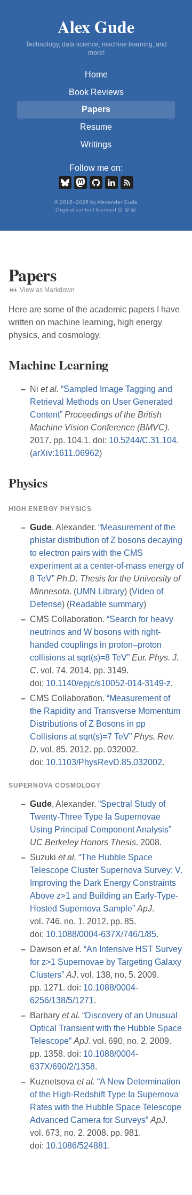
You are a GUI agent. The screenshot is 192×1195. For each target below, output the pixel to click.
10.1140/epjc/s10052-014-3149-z (108, 683)
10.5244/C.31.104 (143, 440)
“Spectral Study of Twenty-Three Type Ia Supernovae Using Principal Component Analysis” (100, 816)
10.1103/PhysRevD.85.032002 (104, 762)
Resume (96, 126)
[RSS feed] (127, 182)
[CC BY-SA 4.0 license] (127, 210)
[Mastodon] (80, 182)
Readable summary (106, 604)
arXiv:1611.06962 (66, 453)
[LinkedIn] (111, 182)
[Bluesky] (65, 182)
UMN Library (100, 591)
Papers (96, 109)
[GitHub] (96, 182)
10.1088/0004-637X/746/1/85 (101, 934)
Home (96, 74)
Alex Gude (96, 26)
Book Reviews (96, 92)
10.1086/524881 (77, 1145)
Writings (96, 144)
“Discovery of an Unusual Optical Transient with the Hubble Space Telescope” (106, 1028)
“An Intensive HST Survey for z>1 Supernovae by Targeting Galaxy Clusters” (106, 962)
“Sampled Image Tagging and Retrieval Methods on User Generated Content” (101, 401)
